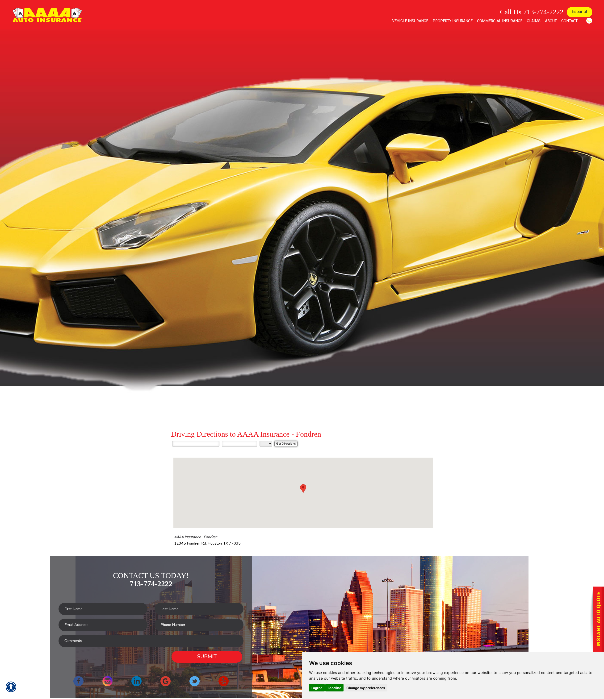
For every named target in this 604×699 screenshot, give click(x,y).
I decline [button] (334, 688)
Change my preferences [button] (365, 688)
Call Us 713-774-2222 (531, 12)
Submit (207, 656)
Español (579, 11)
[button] (303, 488)
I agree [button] (316, 688)
